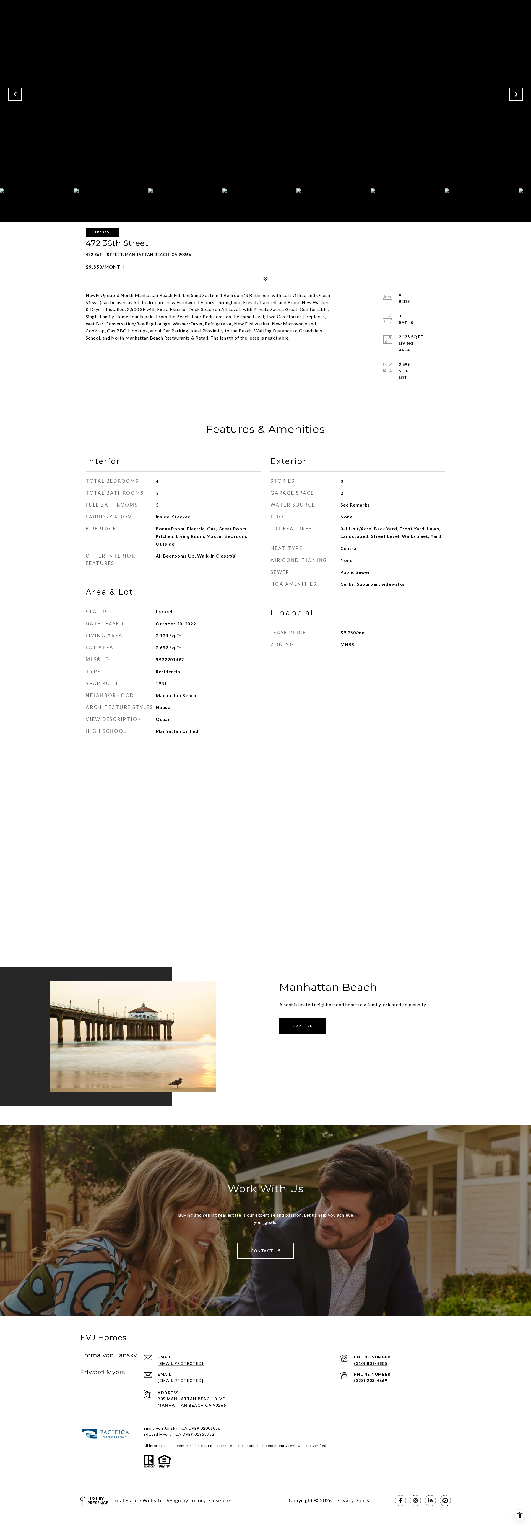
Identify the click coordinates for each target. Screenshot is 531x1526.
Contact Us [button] (265, 1250)
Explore (303, 1026)
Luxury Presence (209, 1500)
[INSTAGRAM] (415, 1500)
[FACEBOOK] (400, 1500)
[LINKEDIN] (430, 1500)
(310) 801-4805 (370, 1363)
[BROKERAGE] (445, 1500)
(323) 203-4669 (370, 1380)
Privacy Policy (353, 1500)
